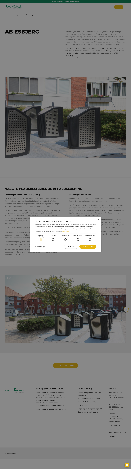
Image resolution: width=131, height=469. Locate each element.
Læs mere (65, 231)
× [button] (98, 219)
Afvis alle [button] (71, 246)
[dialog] (65, 234)
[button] (40, 247)
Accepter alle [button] (88, 246)
